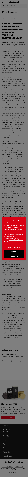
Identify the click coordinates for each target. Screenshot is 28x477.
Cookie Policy (13, 240)
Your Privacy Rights (14, 247)
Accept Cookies (14, 256)
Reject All (14, 251)
